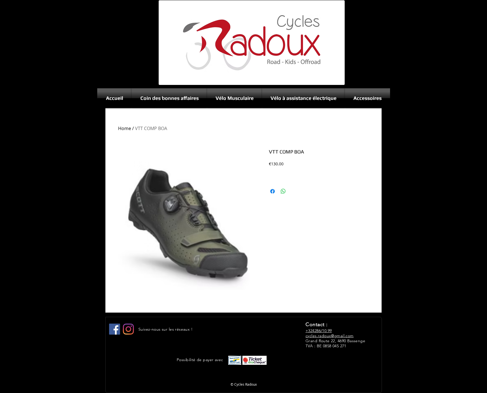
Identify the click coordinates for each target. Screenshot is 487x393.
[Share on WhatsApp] (283, 191)
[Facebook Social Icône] (114, 329)
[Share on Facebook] (272, 191)
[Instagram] (128, 329)
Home (124, 128)
